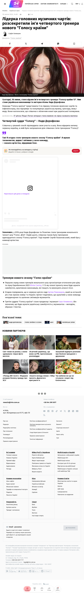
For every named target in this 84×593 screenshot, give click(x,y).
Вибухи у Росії (36, 469)
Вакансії (58, 424)
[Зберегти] (74, 43)
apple (22, 571)
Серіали (34, 492)
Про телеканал (7, 431)
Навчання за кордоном (65, 494)
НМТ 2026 (61, 489)
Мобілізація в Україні (66, 452)
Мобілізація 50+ (63, 458)
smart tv (34, 571)
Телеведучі (6, 434)
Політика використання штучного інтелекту (40, 425)
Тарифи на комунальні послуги (16, 489)
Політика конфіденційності (38, 421)
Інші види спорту (37, 516)
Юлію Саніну (36, 285)
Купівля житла (11, 507)
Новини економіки (13, 478)
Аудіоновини (10, 466)
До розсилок (70, 528)
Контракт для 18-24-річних (66, 463)
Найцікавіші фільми (38, 481)
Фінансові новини (12, 487)
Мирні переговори (38, 460)
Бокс (33, 504)
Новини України (11, 458)
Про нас (5, 421)
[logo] (16, 4)
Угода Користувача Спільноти (39, 432)
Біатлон (34, 513)
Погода (8, 469)
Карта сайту (60, 434)
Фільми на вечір (37, 487)
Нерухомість (11, 502)
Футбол (34, 507)
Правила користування (10, 441)
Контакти (59, 421)
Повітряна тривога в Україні (41, 463)
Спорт (34, 502)
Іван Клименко (66, 302)
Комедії (34, 489)
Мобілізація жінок (64, 460)
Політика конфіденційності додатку (41, 429)
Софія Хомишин (15, 33)
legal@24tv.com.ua (29, 562)
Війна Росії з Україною (41, 452)
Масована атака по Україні (41, 466)
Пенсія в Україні (11, 495)
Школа (60, 486)
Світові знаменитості (49, 4)
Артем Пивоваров (56, 292)
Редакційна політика (9, 428)
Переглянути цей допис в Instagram (16, 194)
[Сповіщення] (82, 3)
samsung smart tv (46, 571)
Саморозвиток (62, 492)
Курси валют (10, 484)
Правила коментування (37, 436)
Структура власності (62, 428)
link (44, 411)
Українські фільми (38, 484)
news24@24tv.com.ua (11, 402)
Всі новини (10, 452)
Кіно (34, 478)
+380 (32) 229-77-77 (17, 560)
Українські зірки (32, 4)
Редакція (6, 424)
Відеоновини (10, 463)
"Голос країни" (16, 38)
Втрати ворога (37, 472)
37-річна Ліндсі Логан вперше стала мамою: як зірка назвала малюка (46, 116)
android (11, 571)
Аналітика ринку (11, 504)
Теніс (33, 510)
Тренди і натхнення (12, 510)
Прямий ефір (10, 460)
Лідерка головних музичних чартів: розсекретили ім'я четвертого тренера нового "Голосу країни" (52, 10)
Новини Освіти (63, 478)
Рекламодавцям (8, 438)
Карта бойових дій (38, 458)
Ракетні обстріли (37, 455)
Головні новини (11, 455)
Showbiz (5, 10)
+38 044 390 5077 (50, 402)
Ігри (57, 438)
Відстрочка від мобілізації (66, 466)
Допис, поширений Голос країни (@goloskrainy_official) (30, 225)
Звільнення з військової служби (68, 455)
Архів (58, 431)
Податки (9, 492)
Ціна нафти (10, 481)
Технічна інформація (36, 439)
